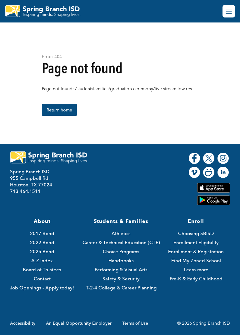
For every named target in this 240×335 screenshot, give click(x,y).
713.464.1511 (25, 191)
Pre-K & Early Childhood (196, 279)
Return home (59, 110)
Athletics (121, 233)
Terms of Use (135, 323)
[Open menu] (228, 11)
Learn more (196, 270)
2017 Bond (42, 233)
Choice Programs (121, 251)
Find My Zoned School (196, 261)
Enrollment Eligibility (196, 242)
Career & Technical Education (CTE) (121, 242)
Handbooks (121, 261)
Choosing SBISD (196, 233)
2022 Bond (42, 242)
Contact (42, 279)
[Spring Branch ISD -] (46, 11)
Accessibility (22, 323)
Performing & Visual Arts (121, 270)
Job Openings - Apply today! (42, 288)
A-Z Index (42, 261)
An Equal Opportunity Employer (79, 323)
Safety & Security (121, 279)
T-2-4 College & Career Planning (121, 288)
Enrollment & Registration (196, 251)
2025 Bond (42, 251)
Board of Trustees (42, 270)
